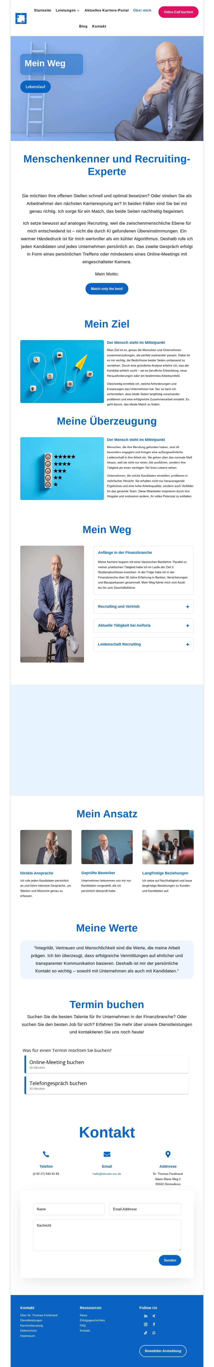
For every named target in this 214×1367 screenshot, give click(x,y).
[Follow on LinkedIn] (145, 1316)
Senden (170, 1260)
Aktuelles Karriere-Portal (107, 10)
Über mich (142, 10)
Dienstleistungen (31, 1320)
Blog (83, 26)
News (83, 1315)
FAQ (83, 1325)
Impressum (27, 1335)
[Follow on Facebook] (154, 1324)
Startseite (42, 10)
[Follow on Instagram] (145, 1324)
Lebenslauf (35, 86)
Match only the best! (107, 289)
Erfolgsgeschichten (92, 1320)
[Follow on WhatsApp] (154, 1332)
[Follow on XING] (154, 1316)
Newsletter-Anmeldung (163, 1351)
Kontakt (99, 26)
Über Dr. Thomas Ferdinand (38, 1315)
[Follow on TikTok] (145, 1332)
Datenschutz (28, 1330)
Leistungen (66, 10)
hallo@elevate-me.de (107, 1173)
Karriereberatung (31, 1325)
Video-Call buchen (178, 12)
